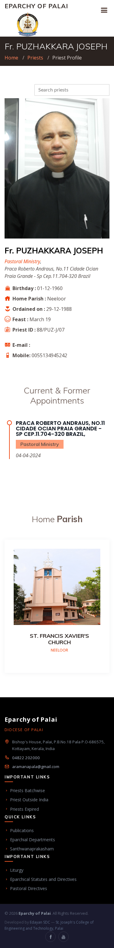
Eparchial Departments (32, 839)
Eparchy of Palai (36, 6)
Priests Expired (24, 809)
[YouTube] (63, 937)
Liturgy (16, 870)
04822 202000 (26, 757)
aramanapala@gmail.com (35, 766)
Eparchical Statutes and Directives (43, 879)
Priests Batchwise (27, 790)
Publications (22, 830)
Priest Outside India (29, 800)
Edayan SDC (40, 922)
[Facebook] (50, 937)
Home (11, 57)
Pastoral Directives (28, 888)
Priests (35, 57)
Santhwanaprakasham (32, 849)
